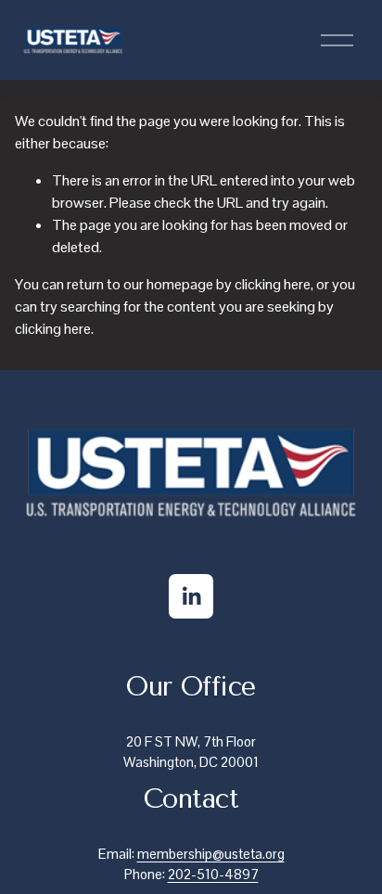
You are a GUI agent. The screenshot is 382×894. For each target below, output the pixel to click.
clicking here (273, 284)
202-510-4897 (213, 874)
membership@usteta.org (211, 853)
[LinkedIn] (191, 596)
